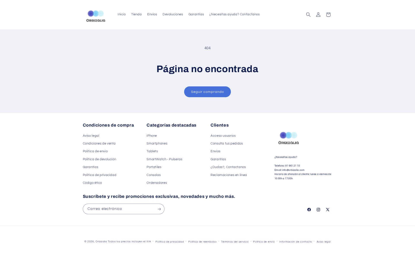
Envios (215, 151)
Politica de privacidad (100, 175)
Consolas (154, 175)
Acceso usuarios (223, 135)
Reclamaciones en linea (229, 175)
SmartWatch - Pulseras (164, 159)
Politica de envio (95, 151)
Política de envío (264, 242)
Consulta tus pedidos (227, 143)
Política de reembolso (202, 242)
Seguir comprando (207, 92)
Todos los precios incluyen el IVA (129, 241)
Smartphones (157, 143)
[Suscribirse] (159, 209)
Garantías (90, 167)
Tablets (152, 151)
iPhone (152, 135)
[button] (308, 15)
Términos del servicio (235, 242)
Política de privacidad (169, 242)
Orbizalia (101, 241)
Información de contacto (295, 242)
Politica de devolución (99, 159)
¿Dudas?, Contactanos (228, 167)
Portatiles (154, 167)
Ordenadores (157, 182)
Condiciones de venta (99, 143)
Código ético (92, 182)
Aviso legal (91, 135)
